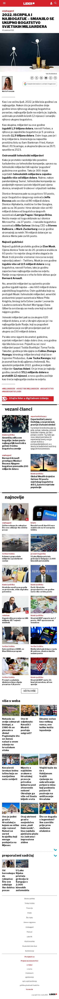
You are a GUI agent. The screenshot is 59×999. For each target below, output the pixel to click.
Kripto (29, 913)
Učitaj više (29, 691)
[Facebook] (32, 77)
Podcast (29, 932)
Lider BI (29, 937)
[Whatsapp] (50, 77)
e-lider (30, 965)
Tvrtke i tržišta (29, 903)
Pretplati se (30, 957)
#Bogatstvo (47, 389)
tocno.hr (29, 989)
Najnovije (14, 497)
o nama (29, 969)
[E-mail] (46, 77)
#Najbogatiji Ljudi (11, 391)
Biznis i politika (29, 899)
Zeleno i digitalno (30, 922)
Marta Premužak (8, 91)
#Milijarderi (8, 389)
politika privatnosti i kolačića (29, 985)
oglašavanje (29, 977)
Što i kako (29, 918)
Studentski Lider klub (29, 946)
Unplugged (29, 927)
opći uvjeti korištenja (29, 981)
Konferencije (29, 951)
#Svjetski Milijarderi (27, 389)
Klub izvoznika (30, 941)
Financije (29, 908)
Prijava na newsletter (29, 961)
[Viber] (55, 77)
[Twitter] (36, 77)
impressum (29, 973)
